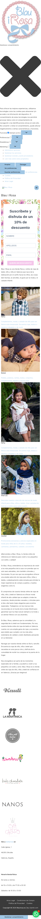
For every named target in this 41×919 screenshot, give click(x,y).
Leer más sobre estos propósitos (17, 159)
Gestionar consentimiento (14, 917)
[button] (20, 77)
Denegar (23, 164)
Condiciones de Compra (25, 900)
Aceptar (7, 164)
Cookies (7, 175)
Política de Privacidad (12, 178)
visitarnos (9, 842)
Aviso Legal (9, 181)
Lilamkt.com (33, 908)
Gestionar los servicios (13, 153)
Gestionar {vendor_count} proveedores (19, 156)
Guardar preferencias (12, 172)
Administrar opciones (12, 150)
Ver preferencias (11, 168)
